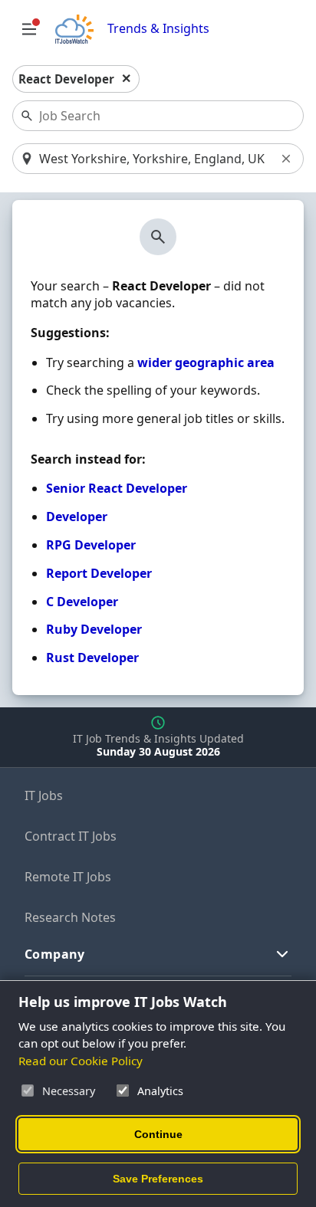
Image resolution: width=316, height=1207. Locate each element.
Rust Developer (92, 657)
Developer (76, 516)
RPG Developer (91, 544)
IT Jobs (44, 795)
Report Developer (99, 573)
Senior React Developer (116, 488)
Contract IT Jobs (71, 836)
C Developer (82, 601)
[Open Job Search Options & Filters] (29, 29)
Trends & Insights (158, 28)
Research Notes (70, 917)
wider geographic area (206, 362)
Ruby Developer (94, 629)
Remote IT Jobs (68, 876)
